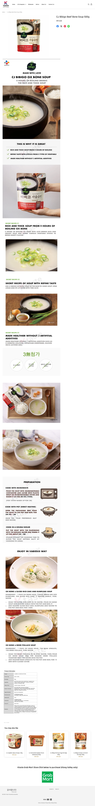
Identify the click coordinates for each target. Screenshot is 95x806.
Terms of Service (41, 802)
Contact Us (51, 4)
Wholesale (30, 4)
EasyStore (16, 794)
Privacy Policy (48, 802)
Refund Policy (54, 802)
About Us (44, 4)
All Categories (21, 4)
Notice (37, 4)
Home (13, 4)
